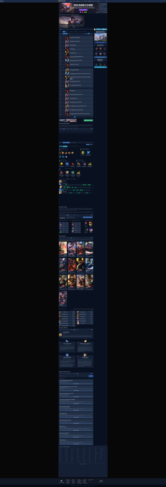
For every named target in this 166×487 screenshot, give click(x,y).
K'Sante (72, 455)
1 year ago (73, 323)
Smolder (90, 458)
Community (90, 1)
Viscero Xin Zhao (83, 316)
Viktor (95, 461)
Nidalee (84, 450)
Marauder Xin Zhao (65, 316)
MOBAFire (67, 479)
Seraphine (90, 452)
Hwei (71, 448)
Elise (66, 453)
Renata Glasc (84, 461)
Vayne (95, 457)
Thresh (95, 451)
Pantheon (84, 455)
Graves (66, 460)
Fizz (65, 456)
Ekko (66, 452)
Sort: (60, 33)
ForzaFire (73, 482)
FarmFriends (73, 481)
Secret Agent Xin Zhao (65, 314)
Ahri (60, 448)
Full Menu (97, 1)
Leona (78, 451)
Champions (78, 1)
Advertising (81, 485)
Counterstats (68, 481)
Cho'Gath (66, 448)
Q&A (77, 29)
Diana (66, 450)
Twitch (95, 454)
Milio (77, 459)
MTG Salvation (79, 480)
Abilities (74, 29)
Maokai (78, 457)
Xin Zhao (102, 451)
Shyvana (90, 455)
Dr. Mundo (66, 451)
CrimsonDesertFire (91, 479)
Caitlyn (60, 461)
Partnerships (88, 485)
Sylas (89, 461)
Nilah (83, 451)
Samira (90, 450)
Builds (64, 29)
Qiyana (84, 457)
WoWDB (79, 481)
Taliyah (95, 448)
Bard (60, 457)
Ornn (83, 454)
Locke (78, 453)
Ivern (71, 450)
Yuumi (101, 454)
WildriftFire (67, 482)
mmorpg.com (84, 479)
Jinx (71, 454)
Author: (86, 33)
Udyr (95, 455)
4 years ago (73, 325)
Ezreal (66, 454)
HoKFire (90, 480)
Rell (83, 460)
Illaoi (71, 449)
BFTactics (79, 479)
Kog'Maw (78, 449)
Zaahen (101, 455)
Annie (60, 453)
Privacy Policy (77, 485)
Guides (74, 1)
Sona (89, 459)
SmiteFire (73, 479)
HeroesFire (73, 483)
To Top (92, 128)
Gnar (66, 459)
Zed (101, 456)
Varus (95, 456)
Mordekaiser (78, 460)
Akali (60, 449)
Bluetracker (84, 480)
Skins (71, 29)
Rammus (84, 459)
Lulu (77, 454)
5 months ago (74, 321)
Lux (77, 455)
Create (71, 1)
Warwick (102, 448)
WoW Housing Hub (80, 482)
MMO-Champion (80, 483)
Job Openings (84, 485)
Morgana (78, 461)
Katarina (72, 459)
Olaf (83, 453)
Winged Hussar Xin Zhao (83, 314)
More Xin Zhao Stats (100, 67)
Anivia (60, 452)
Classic (82, 1)
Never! (91, 318)
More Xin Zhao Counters (88, 217)
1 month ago (73, 316)
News (93, 1)
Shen (89, 454)
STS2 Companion (85, 483)
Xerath (101, 450)
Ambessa (61, 451)
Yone (101, 452)
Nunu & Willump (85, 452)
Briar (60, 460)
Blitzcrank (61, 458)
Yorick (101, 453)
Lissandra (78, 452)
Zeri (101, 457)
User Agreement (73, 485)
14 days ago (73, 314)
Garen (66, 458)
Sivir (89, 457)
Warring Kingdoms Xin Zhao (65, 323)
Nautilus (84, 449)
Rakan (83, 458)
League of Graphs (68, 480)
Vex (95, 459)
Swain (89, 460)
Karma (72, 457)
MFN (2, 1)
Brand (60, 459)
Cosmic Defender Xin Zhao (65, 325)
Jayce (72, 453)
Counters (67, 29)
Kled (77, 448)
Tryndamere (96, 453)
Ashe (60, 454)
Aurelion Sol (61, 455)
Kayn (71, 460)
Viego (95, 460)
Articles (94, 485)
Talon (95, 449)
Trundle (96, 452)
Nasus (84, 448)
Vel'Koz (95, 458)
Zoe (101, 459)
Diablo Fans (84, 481)
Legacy (91, 314)
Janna (72, 451)
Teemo (95, 450)
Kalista (72, 456)
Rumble (90, 449)
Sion (89, 456)
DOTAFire (73, 480)
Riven (89, 448)
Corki (66, 449)
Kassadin (72, 458)
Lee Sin (78, 450)
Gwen (66, 461)
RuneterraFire (68, 483)
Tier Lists (85, 1)
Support (91, 485)
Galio (66, 457)
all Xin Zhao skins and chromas (64, 240)
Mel (77, 458)
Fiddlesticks (66, 455)
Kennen (72, 461)
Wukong (102, 449)
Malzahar (78, 456)
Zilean (101, 458)
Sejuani (90, 451)
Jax (71, 452)
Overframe (84, 482)
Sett (89, 453)
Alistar (60, 450)
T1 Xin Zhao (82, 323)
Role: (60, 31)
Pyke (83, 456)
